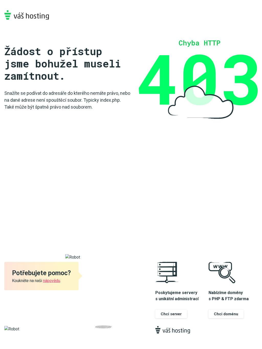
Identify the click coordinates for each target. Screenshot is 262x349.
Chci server (171, 314)
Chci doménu (226, 314)
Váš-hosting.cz (26, 15)
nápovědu (51, 280)
